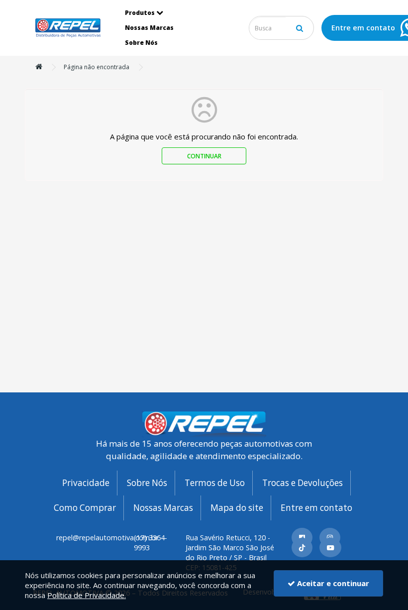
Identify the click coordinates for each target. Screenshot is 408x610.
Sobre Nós (141, 42)
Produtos (140, 12)
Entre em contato (316, 507)
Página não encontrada (96, 67)
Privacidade (85, 482)
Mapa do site (236, 507)
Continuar (204, 156)
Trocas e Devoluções (302, 482)
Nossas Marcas (149, 27)
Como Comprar (85, 507)
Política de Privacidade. (86, 595)
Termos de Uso (215, 482)
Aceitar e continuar (332, 583)
